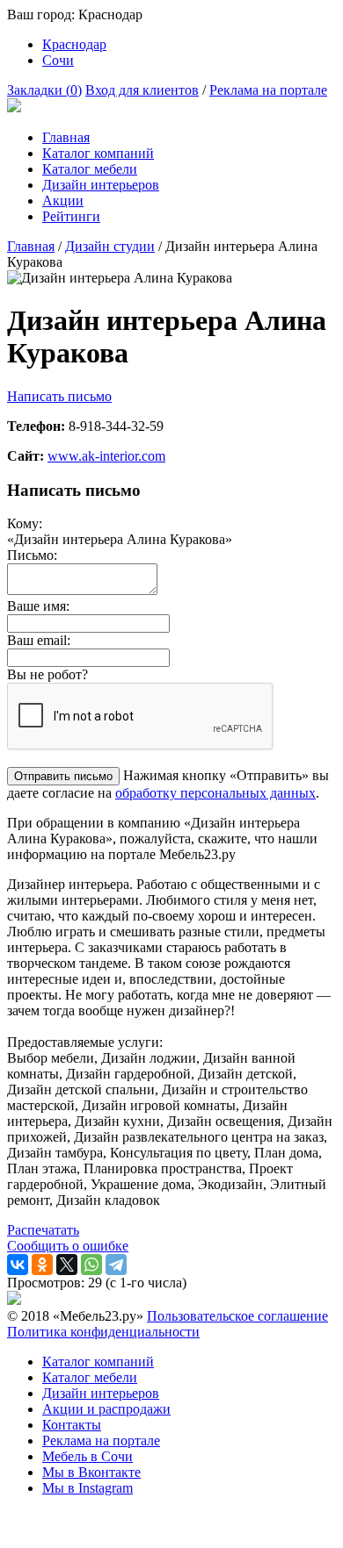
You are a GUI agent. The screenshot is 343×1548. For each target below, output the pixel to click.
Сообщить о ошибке (67, 1245)
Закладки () (44, 89)
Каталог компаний (98, 153)
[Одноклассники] (42, 1264)
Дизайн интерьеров (100, 184)
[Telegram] (116, 1264)
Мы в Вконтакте (91, 1472)
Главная (66, 137)
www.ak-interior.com (106, 455)
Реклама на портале (268, 89)
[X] (66, 1264)
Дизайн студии (110, 246)
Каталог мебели (89, 168)
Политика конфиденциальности (103, 1331)
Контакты (71, 1424)
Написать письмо (59, 396)
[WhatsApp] (91, 1264)
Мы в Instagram (87, 1487)
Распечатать (43, 1229)
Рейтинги (71, 216)
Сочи (58, 60)
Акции (63, 200)
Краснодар (74, 44)
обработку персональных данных (215, 792)
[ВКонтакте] (17, 1264)
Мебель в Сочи (87, 1456)
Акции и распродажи (106, 1408)
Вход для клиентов (142, 89)
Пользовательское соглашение (237, 1315)
